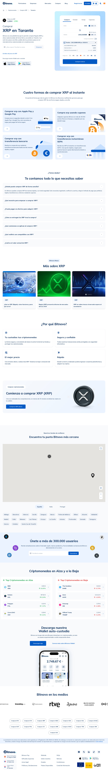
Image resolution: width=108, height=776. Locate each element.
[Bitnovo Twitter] (84, 752)
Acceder (87, 3)
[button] (104, 3)
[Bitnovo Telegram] (99, 752)
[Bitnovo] (8, 3)
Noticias (59, 759)
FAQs (58, 755)
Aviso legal (25, 762)
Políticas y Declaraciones (29, 765)
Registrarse (78, 3)
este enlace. (99, 741)
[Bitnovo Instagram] (79, 752)
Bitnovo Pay (25, 755)
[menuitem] (22, 3)
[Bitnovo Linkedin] (89, 752)
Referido (43, 755)
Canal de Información (63, 765)
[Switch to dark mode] (101, 3)
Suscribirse (73, 553)
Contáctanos (61, 762)
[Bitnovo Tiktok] (94, 752)
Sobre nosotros (45, 759)
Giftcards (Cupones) (28, 759)
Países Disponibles (47, 765)
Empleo (43, 762)
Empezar (39, 47)
